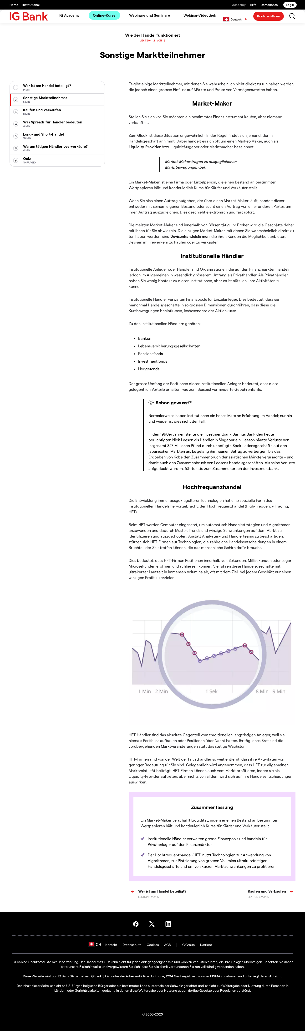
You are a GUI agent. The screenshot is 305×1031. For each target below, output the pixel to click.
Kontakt (111, 945)
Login (290, 4)
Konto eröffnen (268, 16)
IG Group (188, 945)
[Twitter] (153, 924)
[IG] (29, 16)
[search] (292, 16)
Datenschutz (131, 945)
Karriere (206, 945)
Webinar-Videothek (199, 15)
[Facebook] (137, 924)
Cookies (153, 945)
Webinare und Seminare (149, 15)
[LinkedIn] (169, 924)
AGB (167, 945)
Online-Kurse (104, 15)
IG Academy (69, 15)
